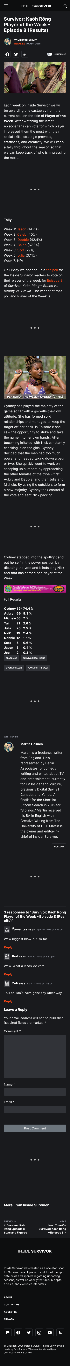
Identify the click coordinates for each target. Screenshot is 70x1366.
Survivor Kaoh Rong (34, 658)
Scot (20, 250)
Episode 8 (54, 280)
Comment (12, 1031)
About (8, 1297)
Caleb (21, 234)
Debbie (23, 240)
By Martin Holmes (25, 40)
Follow (59, 846)
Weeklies (19, 43)
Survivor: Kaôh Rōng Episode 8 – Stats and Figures (15, 1228)
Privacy (9, 1319)
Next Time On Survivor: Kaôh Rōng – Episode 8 (52, 1228)
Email (9, 1102)
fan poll (52, 270)
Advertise (10, 1311)
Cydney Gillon (14, 668)
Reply (8, 947)
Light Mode (60, 54)
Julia (21, 255)
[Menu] (9, 6)
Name (9, 1084)
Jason (21, 229)
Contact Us (11, 1304)
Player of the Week (38, 668)
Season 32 (11, 658)
